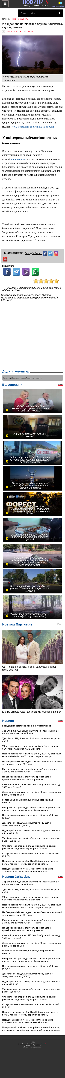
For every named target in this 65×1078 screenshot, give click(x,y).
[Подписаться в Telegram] (50, 253)
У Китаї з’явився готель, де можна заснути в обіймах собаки (31, 289)
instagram (38, 378)
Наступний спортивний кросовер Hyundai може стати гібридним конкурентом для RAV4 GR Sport (29, 297)
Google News (33, 253)
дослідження (17, 159)
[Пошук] (59, 13)
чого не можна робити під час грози (33, 126)
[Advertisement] (32, 334)
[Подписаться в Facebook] (45, 253)
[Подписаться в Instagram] (56, 253)
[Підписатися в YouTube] (5, 259)
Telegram (29, 378)
